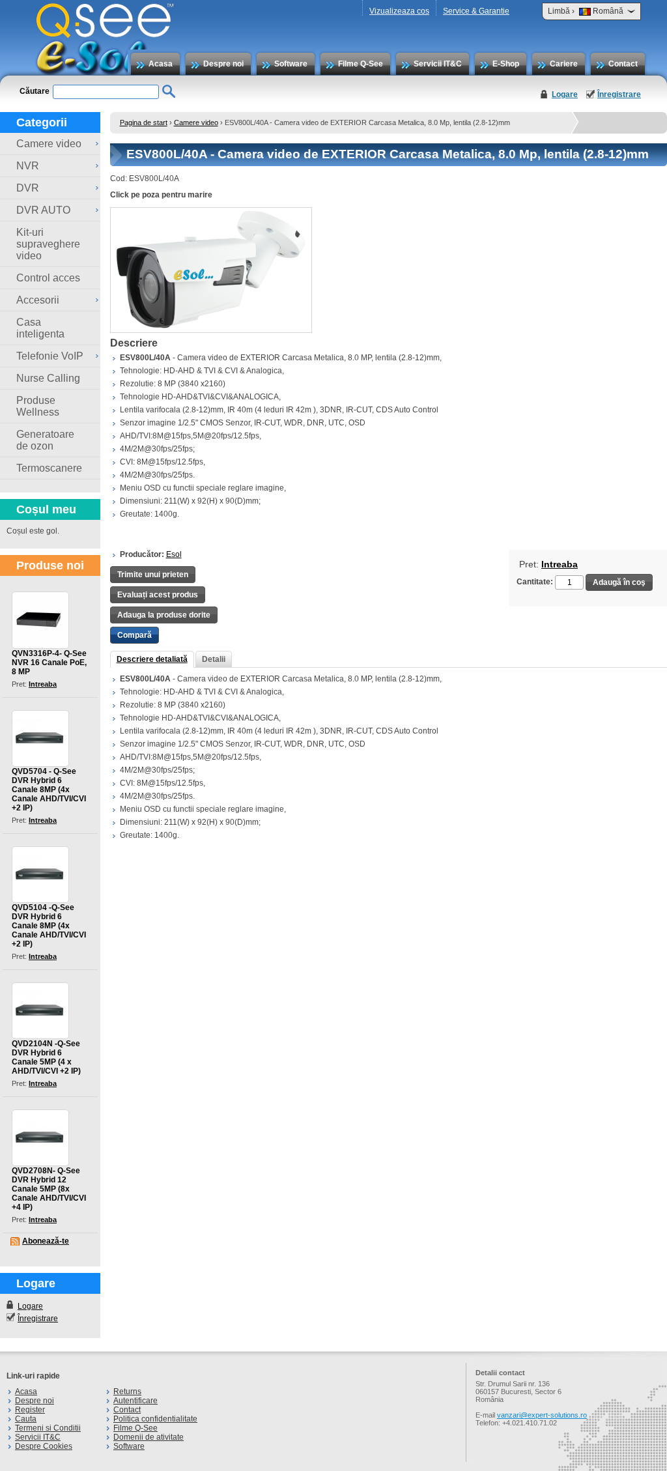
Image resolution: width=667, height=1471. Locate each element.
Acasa (161, 63)
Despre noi (223, 63)
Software (290, 63)
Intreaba (43, 684)
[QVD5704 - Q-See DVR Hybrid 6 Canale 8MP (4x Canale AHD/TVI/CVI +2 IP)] (40, 738)
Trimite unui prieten (152, 574)
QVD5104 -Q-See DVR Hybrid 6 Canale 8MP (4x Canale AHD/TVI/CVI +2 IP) (49, 926)
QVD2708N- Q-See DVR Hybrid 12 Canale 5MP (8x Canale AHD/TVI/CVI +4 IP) (49, 1189)
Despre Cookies (43, 1446)
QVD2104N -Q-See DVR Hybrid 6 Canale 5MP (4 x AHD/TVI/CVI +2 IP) (46, 1057)
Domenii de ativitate (148, 1437)
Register (30, 1409)
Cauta (25, 1418)
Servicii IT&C (438, 63)
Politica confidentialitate (155, 1418)
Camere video (196, 122)
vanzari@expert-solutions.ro (542, 1415)
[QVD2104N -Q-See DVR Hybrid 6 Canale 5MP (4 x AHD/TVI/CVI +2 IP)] (40, 1010)
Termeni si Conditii (48, 1428)
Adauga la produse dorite (163, 615)
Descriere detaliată (152, 659)
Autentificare (135, 1400)
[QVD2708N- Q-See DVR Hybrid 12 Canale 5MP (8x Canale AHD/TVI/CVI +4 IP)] (40, 1137)
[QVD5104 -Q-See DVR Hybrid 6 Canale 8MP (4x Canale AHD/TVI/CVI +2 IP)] (40, 874)
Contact (623, 63)
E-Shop (505, 63)
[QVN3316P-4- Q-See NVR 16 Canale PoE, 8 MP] (40, 620)
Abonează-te (45, 1241)
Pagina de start (143, 122)
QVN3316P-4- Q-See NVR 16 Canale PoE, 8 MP (49, 662)
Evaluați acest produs (157, 594)
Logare (565, 94)
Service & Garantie (476, 11)
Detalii (213, 659)
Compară (134, 635)
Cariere (564, 63)
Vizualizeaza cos (399, 11)
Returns (127, 1391)
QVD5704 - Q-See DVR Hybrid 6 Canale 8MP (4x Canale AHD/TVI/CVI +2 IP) (49, 789)
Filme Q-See (360, 63)
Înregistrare (619, 94)
